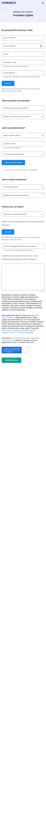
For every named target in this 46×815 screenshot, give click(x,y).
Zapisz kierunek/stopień (13, 162)
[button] (23, 170)
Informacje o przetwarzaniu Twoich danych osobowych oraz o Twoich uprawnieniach (18, 331)
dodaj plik (8, 232)
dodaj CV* (8, 83)
